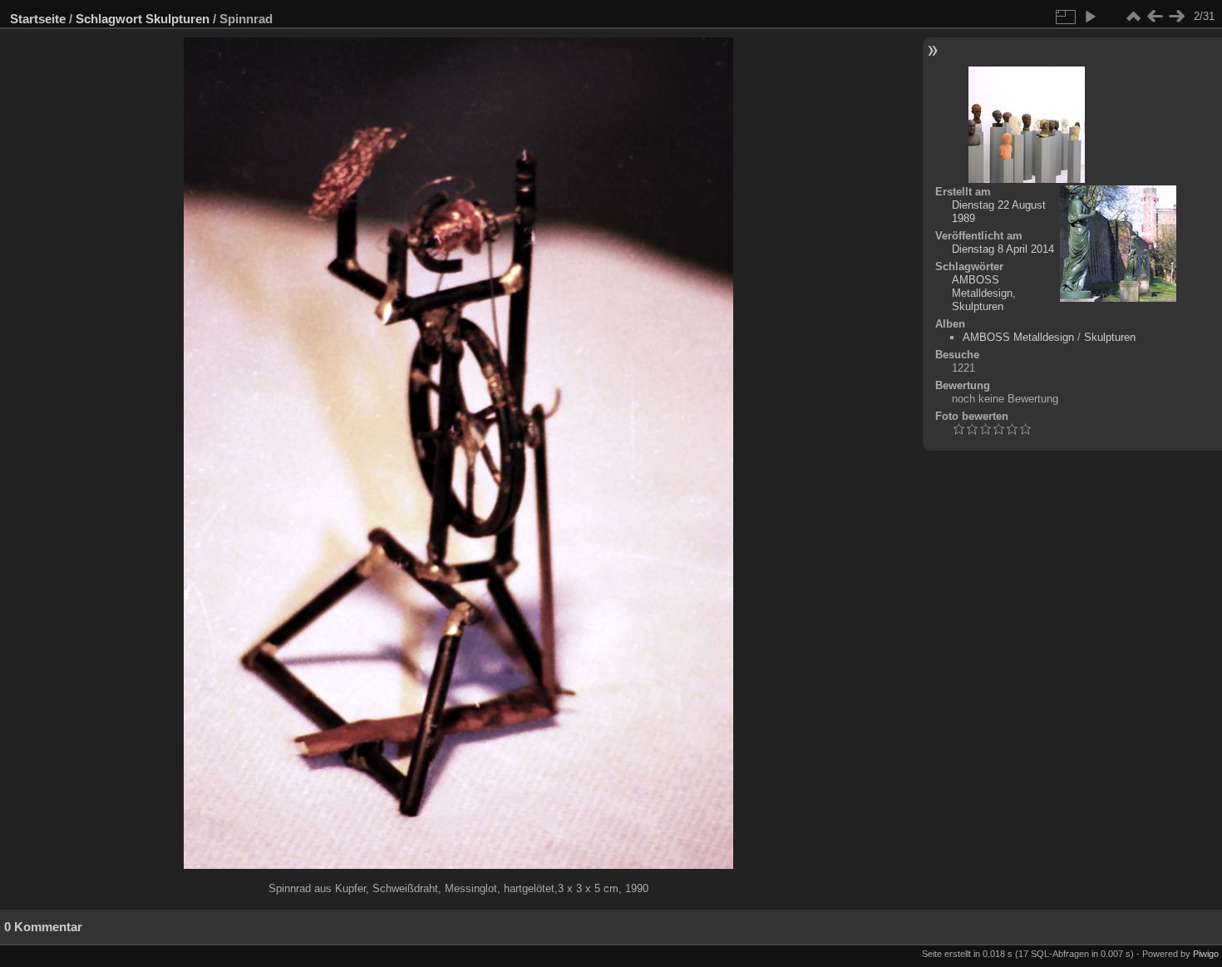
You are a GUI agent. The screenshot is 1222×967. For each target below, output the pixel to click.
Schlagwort (109, 19)
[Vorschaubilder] (1133, 16)
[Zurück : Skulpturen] (1154, 16)
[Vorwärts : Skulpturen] (1176, 16)
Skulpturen (177, 19)
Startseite (38, 19)
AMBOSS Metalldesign (982, 286)
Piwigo (1206, 954)
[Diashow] (1090, 16)
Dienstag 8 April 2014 (1003, 249)
